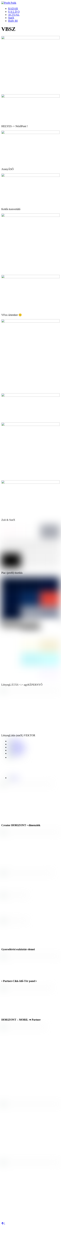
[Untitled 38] (30, 277)
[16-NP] (30, 424)
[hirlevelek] (15, 744)
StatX (11, 17)
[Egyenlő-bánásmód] (30, 678)
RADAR (13, 8)
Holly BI (13, 20)
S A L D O (14, 11)
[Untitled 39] (30, 96)
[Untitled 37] (30, 321)
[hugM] (30, 482)
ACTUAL (13, 14)
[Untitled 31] (30, 175)
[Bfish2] (30, 567)
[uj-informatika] (17, 747)
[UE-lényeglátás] (30, 637)
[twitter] (13, 777)
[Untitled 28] (30, 215)
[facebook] (14, 741)
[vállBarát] (30, 38)
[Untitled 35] (30, 395)
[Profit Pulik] (8, 2)
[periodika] (14, 753)
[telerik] (30, 619)
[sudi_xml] (30, 133)
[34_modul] (30, 691)
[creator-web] (16, 750)
